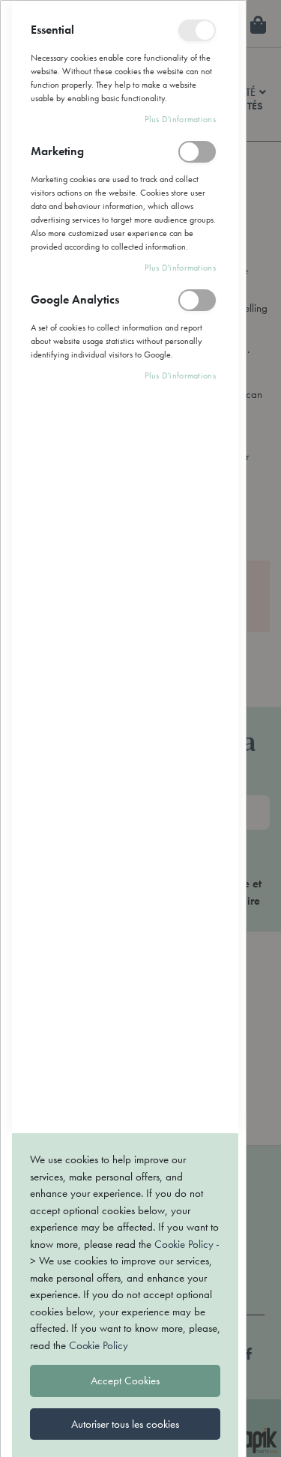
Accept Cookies (125, 1380)
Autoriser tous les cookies (125, 1424)
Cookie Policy (183, 1244)
